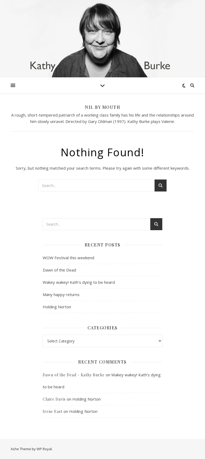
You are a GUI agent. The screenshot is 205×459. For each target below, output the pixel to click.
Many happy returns (61, 294)
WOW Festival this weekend (68, 257)
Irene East (52, 411)
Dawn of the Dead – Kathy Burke (74, 374)
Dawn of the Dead (59, 270)
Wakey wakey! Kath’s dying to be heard (79, 282)
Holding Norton (57, 306)
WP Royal (44, 448)
